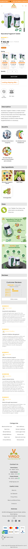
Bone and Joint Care (20, 437)
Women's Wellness (20, 429)
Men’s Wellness (20, 426)
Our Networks (14, 493)
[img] (5, 306)
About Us (14, 490)
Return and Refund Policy (14, 500)
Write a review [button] (14, 299)
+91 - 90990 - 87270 (13, 474)
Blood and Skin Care (7, 426)
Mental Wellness (7, 431)
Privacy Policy (14, 497)
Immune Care (20, 434)
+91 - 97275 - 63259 (13, 478)
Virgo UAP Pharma (9, 545)
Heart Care (6, 429)
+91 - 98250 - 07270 (14, 469)
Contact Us (14, 503)
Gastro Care (7, 437)
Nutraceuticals (20, 439)
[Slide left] (2, 22)
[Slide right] (22, 22)
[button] (1, 5)
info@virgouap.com (14, 481)
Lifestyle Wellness (7, 434)
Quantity (3, 71)
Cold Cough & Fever (20, 431)
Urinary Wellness (7, 439)
